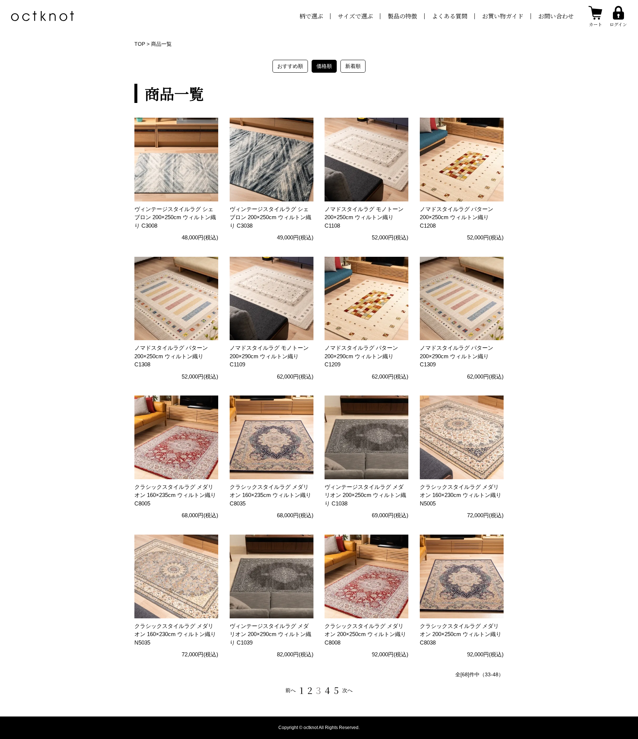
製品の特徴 (402, 16)
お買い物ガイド (503, 16)
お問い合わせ (556, 16)
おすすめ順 (290, 66)
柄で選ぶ (311, 16)
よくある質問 (449, 16)
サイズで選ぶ (355, 16)
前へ (290, 690)
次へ (347, 690)
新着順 (353, 66)
